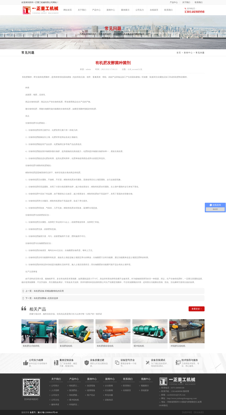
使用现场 (91, 390)
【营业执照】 (199, 412)
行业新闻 (109, 390)
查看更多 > (197, 309)
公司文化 (55, 400)
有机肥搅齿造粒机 (75, 395)
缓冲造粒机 (74, 400)
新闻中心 (111, 10)
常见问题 (109, 395)
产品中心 (174, 2)
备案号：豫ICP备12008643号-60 (44, 412)
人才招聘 (55, 390)
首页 (179, 53)
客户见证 (91, 395)
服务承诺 (55, 404)
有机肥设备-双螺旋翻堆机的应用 (49, 291)
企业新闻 (109, 386)
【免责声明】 (187, 412)
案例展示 (125, 10)
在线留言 (154, 10)
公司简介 (55, 386)
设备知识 (109, 400)
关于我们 (186, 2)
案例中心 (92, 379)
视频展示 (145, 386)
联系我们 (199, 2)
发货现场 (91, 386)
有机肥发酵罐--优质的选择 (46, 298)
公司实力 (139, 10)
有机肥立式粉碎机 (75, 386)
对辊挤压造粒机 (75, 404)
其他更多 (145, 390)
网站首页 (67, 10)
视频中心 (146, 379)
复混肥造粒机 (75, 390)
